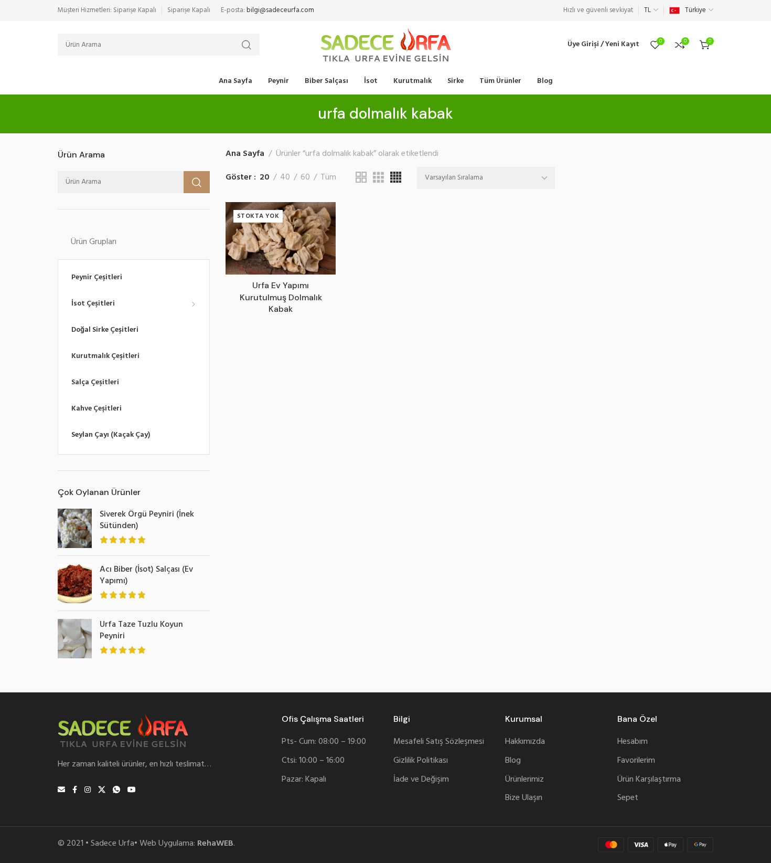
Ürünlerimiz (524, 779)
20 (265, 178)
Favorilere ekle (316, 220)
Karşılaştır (316, 245)
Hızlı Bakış (316, 270)
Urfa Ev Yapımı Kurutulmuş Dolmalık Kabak (281, 297)
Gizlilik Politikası (420, 760)
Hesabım (632, 742)
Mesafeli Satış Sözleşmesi (438, 742)
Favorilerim (636, 760)
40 (285, 178)
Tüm (328, 178)
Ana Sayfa (245, 154)
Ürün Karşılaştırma (649, 779)
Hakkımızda (525, 742)
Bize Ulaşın (523, 798)
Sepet (627, 798)
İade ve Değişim (421, 779)
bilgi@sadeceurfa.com (280, 10)
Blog (513, 760)
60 (305, 178)
